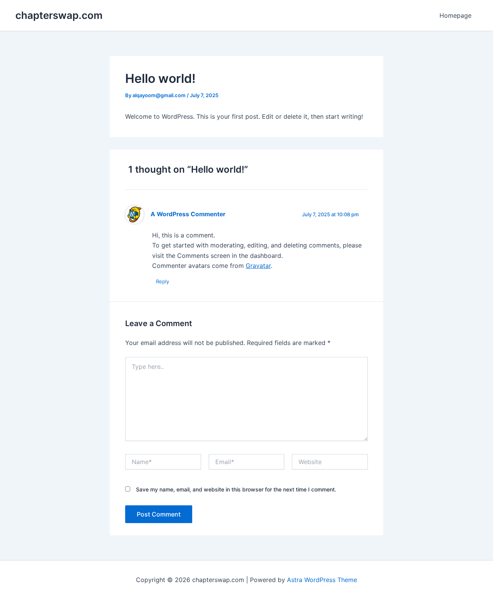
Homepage (455, 15)
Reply (162, 281)
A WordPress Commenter (188, 214)
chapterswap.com (58, 15)
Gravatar (258, 265)
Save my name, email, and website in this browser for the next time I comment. (236, 489)
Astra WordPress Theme (322, 580)
